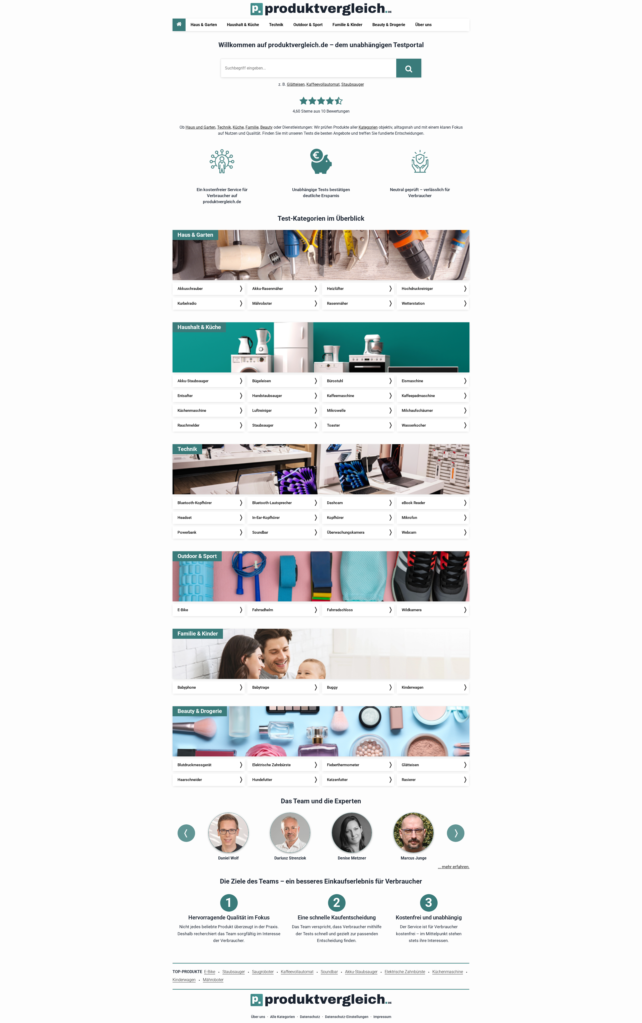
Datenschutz (310, 1017)
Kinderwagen (412, 687)
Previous (186, 833)
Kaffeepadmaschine (418, 396)
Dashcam (335, 503)
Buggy (332, 687)
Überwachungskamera (345, 532)
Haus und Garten (200, 127)
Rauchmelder (188, 425)
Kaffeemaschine (340, 396)
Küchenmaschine (192, 410)
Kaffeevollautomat (323, 84)
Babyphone (187, 687)
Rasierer (409, 779)
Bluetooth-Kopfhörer (195, 503)
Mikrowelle (336, 410)
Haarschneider (190, 779)
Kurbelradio (187, 303)
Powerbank (187, 532)
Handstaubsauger (267, 396)
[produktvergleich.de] (321, 9)
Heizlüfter (335, 288)
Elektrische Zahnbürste (271, 765)
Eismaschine (412, 381)
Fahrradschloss (340, 610)
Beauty (266, 127)
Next (456, 833)
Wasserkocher (414, 425)
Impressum (382, 1017)
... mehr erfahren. (453, 866)
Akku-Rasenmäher (267, 288)
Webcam (409, 532)
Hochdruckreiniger (417, 288)
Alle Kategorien (282, 1017)
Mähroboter (262, 303)
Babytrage (260, 687)
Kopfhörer (335, 517)
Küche (238, 127)
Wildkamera (412, 610)
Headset (185, 517)
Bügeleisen (261, 381)
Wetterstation (413, 303)
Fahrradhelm (262, 610)
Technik (224, 127)
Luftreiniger (262, 410)
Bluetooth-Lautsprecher (272, 503)
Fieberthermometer (343, 765)
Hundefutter (262, 779)
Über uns (258, 1017)
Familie (252, 127)
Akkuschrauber (190, 288)
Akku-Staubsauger (193, 381)
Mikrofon (409, 517)
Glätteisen (296, 84)
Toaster (333, 425)
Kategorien (368, 127)
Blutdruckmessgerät (194, 765)
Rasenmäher (337, 303)
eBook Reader (413, 503)
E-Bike (183, 610)
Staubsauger (352, 84)
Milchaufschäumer (417, 410)
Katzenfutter (337, 779)
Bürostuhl (335, 381)
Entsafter (185, 396)
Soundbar (260, 532)
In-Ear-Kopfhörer (266, 517)
